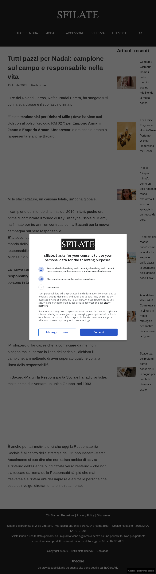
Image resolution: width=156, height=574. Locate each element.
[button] (78, 287)
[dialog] (78, 287)
